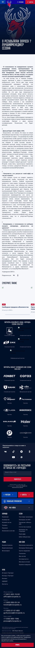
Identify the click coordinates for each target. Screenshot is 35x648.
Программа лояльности (26, 545)
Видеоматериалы (7, 545)
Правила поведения (25, 564)
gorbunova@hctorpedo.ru (14, 613)
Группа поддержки (24, 550)
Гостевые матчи (23, 559)
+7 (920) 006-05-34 (12, 602)
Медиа (4, 542)
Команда (4, 513)
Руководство (5, 519)
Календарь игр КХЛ (24, 519)
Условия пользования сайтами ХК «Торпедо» (13, 632)
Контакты (5, 584)
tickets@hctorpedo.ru (13, 605)
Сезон (20, 513)
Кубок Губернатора (24, 537)
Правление (5, 517)
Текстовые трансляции (26, 517)
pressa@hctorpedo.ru (12, 621)
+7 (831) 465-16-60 (12, 594)
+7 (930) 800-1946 (11, 619)
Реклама (4, 578)
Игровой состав (6, 522)
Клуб (3, 569)
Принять (17, 645)
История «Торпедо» (8, 573)
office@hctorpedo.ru (12, 596)
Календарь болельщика (26, 548)
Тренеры (4, 525)
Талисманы (22, 553)
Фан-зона (22, 542)
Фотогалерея (6, 550)
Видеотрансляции (7, 548)
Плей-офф (22, 534)
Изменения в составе (8, 530)
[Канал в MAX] (22, 457)
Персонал (5, 528)
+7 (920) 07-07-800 (12, 610)
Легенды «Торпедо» (8, 575)
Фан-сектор (22, 556)
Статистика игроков (25, 527)
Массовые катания (24, 561)
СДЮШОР (4, 581)
